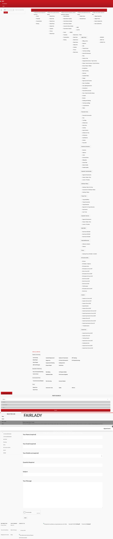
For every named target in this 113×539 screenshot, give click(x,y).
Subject (25, 471)
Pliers (83, 55)
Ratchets (84, 150)
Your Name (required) (29, 434)
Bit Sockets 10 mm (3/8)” (87, 273)
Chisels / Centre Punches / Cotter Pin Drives (90, 63)
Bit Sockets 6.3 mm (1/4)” (87, 268)
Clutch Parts (35, 389)
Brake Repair (35, 359)
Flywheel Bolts (39, 21)
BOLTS (4, 450)
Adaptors (84, 152)
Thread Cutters (85, 48)
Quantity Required (28, 462)
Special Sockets (85, 305)
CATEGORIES (35, 10)
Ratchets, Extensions (85, 146)
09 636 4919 (23, 530)
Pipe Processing (85, 70)
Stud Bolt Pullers (85, 75)
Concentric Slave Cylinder (68, 26)
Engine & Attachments (86, 174)
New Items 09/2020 (86, 234)
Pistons (51, 31)
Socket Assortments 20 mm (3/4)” (89, 320)
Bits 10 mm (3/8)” (85, 278)
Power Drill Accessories (86, 90)
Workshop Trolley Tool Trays (87, 187)
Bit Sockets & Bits (84, 257)
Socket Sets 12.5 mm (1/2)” (87, 348)
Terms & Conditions (4, 530)
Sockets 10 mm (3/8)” (86, 303)
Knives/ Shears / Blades (86, 65)
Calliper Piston (97, 18)
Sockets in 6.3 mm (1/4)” (87, 298)
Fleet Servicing (49, 381)
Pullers (83, 108)
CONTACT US (102, 42)
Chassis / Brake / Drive (86, 177)
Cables (60, 387)
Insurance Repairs (62, 381)
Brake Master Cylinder (68, 18)
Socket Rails (84, 162)
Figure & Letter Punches (87, 80)
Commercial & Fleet (36, 377)
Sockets (83, 294)
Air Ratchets (84, 135)
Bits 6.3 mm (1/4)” (85, 271)
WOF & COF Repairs (36, 364)
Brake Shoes (52, 23)
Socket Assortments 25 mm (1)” (88, 323)
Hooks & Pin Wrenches (86, 53)
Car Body (84, 127)
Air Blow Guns (85, 122)
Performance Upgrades (63, 374)
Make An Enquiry (14, 530)
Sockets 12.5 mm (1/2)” (86, 301)
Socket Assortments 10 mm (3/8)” (89, 315)
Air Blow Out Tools (85, 132)
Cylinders (51, 28)
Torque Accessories (86, 202)
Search (6, 12)
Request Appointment (7, 393)
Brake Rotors (52, 16)
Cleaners (84, 246)
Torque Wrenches (85, 204)
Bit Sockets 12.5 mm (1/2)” (87, 276)
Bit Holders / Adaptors (86, 263)
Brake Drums (52, 21)
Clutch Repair (35, 362)
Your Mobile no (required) (31, 453)
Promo (82, 250)
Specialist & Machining (37, 368)
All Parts (73, 387)
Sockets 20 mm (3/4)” (86, 308)
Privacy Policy (3, 525)
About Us (12, 525)
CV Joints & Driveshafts (63, 360)
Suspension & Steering (50, 362)
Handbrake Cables (49, 374)
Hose (83, 117)
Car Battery (61, 365)
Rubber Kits (52, 26)
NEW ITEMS (83, 228)
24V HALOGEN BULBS (7, 436)
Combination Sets (85, 343)
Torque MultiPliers (85, 199)
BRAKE (71, 32)
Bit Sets (84, 261)
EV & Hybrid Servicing (76, 360)
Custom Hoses (35, 374)
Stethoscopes (85, 286)
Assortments (85, 209)
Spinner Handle (85, 165)
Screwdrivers (84, 88)
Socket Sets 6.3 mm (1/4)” (87, 340)
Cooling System (62, 362)
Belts (4, 444)
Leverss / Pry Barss (86, 179)
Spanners (84, 43)
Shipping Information (5, 534)
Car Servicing (35, 357)
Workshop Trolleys (84, 183)
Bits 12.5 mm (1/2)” (86, 281)
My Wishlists (4, 3)
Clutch (37, 16)
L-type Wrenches (85, 105)
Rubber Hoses (82, 16)
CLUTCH (78, 29)
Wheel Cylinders (66, 16)
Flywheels (38, 18)
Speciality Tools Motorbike (86, 171)
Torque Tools (83, 196)
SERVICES (102, 37)
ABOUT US (102, 39)
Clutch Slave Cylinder (68, 23)
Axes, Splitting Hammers (87, 85)
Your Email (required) (29, 444)
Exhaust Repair (49, 365)
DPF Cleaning (74, 357)
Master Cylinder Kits (98, 21)
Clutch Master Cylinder (68, 21)
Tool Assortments (85, 338)
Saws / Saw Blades (86, 83)
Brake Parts (35, 387)
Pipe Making (48, 372)
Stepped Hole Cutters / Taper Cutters (89, 60)
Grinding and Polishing (86, 100)
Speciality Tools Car (85, 215)
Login (3, 6)
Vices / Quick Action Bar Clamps (88, 93)
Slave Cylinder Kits (98, 23)
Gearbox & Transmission (63, 357)
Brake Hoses (52, 33)
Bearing (37, 23)
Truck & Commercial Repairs (38, 380)
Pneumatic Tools (84, 111)
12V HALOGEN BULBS (7, 433)
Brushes (84, 98)
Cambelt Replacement (50, 357)
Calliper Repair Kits (98, 16)
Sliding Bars (84, 160)
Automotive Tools (49, 387)
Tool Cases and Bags (86, 50)
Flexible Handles (85, 167)
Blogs (12, 534)
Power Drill (84, 142)
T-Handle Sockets (85, 325)
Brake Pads (52, 18)
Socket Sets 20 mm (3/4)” (87, 333)
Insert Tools (84, 212)
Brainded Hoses (83, 18)
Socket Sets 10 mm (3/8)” (87, 345)
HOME (78, 27)
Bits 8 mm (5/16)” (85, 283)
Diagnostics (48, 360)
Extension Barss (85, 157)
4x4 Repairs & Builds (63, 372)
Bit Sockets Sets (85, 266)
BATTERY (5, 439)
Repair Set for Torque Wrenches (88, 207)
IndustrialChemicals (85, 240)
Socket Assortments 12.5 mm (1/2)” (89, 310)
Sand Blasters (85, 137)
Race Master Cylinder (68, 28)
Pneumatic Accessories (86, 115)
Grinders (84, 140)
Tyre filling (84, 120)
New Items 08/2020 (86, 231)
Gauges (83, 78)
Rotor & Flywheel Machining (38, 371)
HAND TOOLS (83, 37)
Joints (83, 155)
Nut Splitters (84, 68)
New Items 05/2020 (86, 236)
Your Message (27, 481)
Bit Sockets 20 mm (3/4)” (87, 288)
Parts (33, 384)
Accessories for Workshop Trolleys (88, 189)
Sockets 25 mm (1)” (86, 318)
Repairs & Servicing (36, 354)
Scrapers (84, 95)
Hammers (84, 73)
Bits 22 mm (84, 291)
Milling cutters (85, 41)
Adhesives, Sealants (86, 244)
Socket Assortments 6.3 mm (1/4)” (89, 313)
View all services (36, 351)
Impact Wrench (85, 130)
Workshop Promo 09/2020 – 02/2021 (89, 253)
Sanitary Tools (85, 58)
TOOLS (80, 34)
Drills (83, 45)
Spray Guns (84, 125)
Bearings (5, 442)
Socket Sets (83, 329)
